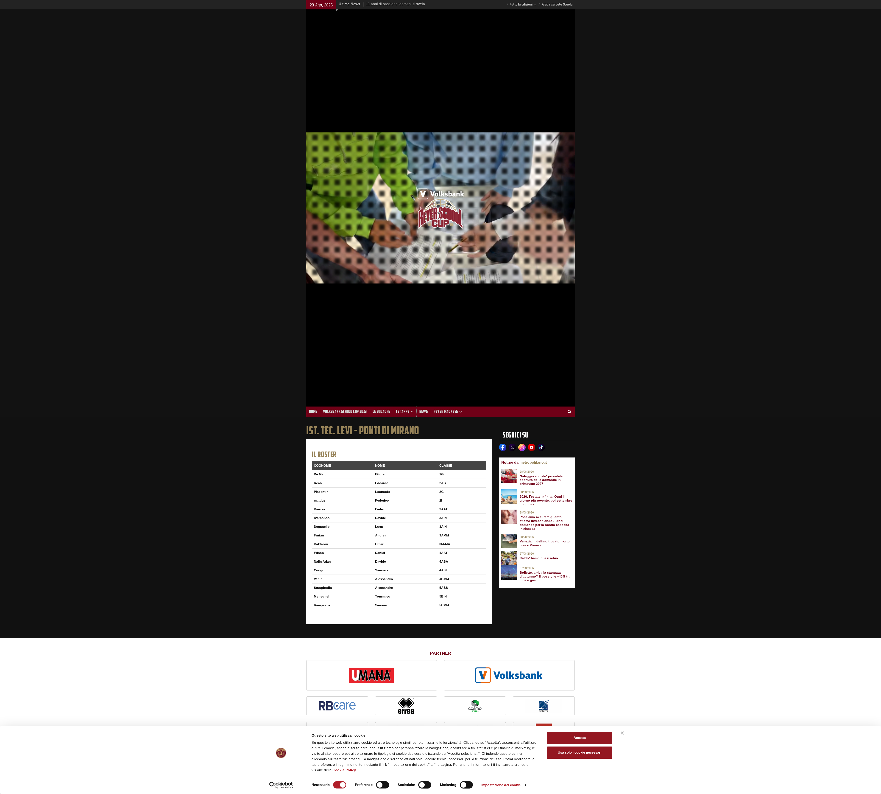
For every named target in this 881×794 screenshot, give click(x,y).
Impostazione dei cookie (501, 785)
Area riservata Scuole (557, 4)
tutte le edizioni (521, 4)
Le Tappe (402, 411)
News (423, 411)
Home (313, 411)
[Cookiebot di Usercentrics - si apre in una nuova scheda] (281, 785)
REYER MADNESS (446, 411)
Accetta (580, 738)
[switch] (382, 784)
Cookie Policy (344, 770)
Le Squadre (381, 411)
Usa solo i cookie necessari (579, 752)
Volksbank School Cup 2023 (345, 411)
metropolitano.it (533, 462)
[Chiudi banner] (622, 733)
